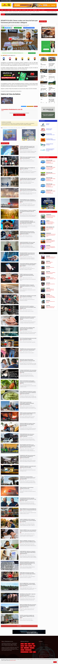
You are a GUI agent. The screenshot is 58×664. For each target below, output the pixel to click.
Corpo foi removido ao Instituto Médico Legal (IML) (27, 342)
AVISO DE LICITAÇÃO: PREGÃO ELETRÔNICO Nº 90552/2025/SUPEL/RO (50, 179)
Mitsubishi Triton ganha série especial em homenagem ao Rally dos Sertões (50, 241)
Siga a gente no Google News (29, 27)
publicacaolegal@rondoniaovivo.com (45, 654)
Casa (41, 99)
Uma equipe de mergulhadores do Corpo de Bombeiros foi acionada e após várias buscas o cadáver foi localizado (28, 172)
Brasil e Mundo (22, 448)
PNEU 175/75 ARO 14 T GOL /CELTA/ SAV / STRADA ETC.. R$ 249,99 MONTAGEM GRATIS (52, 101)
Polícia (21, 159)
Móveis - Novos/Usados (43, 86)
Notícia (24, 127)
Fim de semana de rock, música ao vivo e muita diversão (49, 229)
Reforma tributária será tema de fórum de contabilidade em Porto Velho (50, 247)
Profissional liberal (44, 61)
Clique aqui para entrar (19, 114)
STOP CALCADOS (48, 129)
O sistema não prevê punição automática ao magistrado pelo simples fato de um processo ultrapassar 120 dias (27, 376)
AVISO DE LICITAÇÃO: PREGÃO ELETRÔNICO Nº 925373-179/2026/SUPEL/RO (50, 168)
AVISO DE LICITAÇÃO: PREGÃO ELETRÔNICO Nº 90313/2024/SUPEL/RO (50, 186)
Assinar (10, 0)
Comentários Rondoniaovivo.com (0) (11, 109)
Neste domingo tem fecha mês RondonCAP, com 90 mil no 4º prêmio (50, 235)
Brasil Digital (48, 144)
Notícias (22, 643)
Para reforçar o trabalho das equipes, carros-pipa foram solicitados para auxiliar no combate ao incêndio (27, 417)
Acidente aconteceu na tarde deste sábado (26, 620)
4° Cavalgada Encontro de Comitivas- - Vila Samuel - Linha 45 (50, 278)
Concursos (30, 645)
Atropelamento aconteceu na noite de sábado (27, 352)
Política (21, 437)
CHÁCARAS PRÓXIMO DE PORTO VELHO (52, 88)
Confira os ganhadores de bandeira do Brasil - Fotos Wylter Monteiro (50, 290)
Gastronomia (22, 395)
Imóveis (50, 85)
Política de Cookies (13, 660)
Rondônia (12, 127)
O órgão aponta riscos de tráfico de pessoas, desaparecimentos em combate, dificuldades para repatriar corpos (27, 450)
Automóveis (50, 61)
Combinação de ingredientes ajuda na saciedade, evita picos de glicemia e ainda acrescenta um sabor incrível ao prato (28, 397)
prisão (22, 127)
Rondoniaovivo (5, 127)
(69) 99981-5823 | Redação (44, 646)
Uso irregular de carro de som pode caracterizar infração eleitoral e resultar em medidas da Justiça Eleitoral (27, 440)
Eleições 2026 (22, 501)
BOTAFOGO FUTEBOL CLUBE (50, 134)
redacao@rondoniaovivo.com (44, 651)
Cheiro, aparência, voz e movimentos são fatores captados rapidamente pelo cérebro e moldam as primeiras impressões (27, 525)
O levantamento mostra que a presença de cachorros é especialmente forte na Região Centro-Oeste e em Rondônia (28, 429)
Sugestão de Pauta (23, 106)
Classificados (32, 647)
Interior (33, 643)
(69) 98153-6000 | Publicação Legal (45, 649)
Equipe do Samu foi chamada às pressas (26, 236)
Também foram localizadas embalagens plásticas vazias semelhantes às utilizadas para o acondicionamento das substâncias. (27, 568)
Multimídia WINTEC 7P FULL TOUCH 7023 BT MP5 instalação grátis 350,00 (52, 65)
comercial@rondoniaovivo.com (44, 652)
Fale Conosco (42, 643)
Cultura (26, 645)
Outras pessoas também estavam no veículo (26, 311)
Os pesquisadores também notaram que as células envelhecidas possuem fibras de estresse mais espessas (27, 600)
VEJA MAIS (19, 625)
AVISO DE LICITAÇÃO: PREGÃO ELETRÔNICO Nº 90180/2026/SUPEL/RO (50, 162)
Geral (21, 191)
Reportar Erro (35, 106)
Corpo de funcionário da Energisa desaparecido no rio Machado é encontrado (25, 14)
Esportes (22, 645)
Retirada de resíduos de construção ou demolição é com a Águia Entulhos (50, 222)
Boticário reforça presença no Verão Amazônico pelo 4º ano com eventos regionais (50, 216)
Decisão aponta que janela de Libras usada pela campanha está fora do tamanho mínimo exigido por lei (28, 504)
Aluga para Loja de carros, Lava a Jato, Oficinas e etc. (52, 77)
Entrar (7, 0)
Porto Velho (15, 127)
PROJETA (47, 124)
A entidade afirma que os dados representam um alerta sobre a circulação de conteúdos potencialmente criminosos (27, 269)
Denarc (19, 127)
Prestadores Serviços (51, 74)
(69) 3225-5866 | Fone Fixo (44, 644)
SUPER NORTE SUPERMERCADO (51, 139)
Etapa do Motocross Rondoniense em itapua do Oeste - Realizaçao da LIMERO (50, 296)
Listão (22, 647)
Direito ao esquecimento (30, 106)
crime (9, 127)
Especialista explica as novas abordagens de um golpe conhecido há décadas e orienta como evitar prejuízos (28, 364)
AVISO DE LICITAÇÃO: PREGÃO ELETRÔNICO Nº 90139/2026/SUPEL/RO (50, 192)
